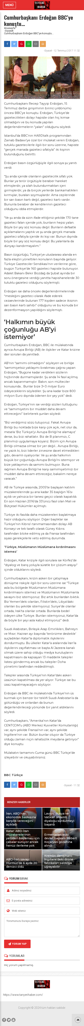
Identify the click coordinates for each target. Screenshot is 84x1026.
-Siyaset (8, 30)
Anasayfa (9, 28)
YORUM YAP (19, 943)
